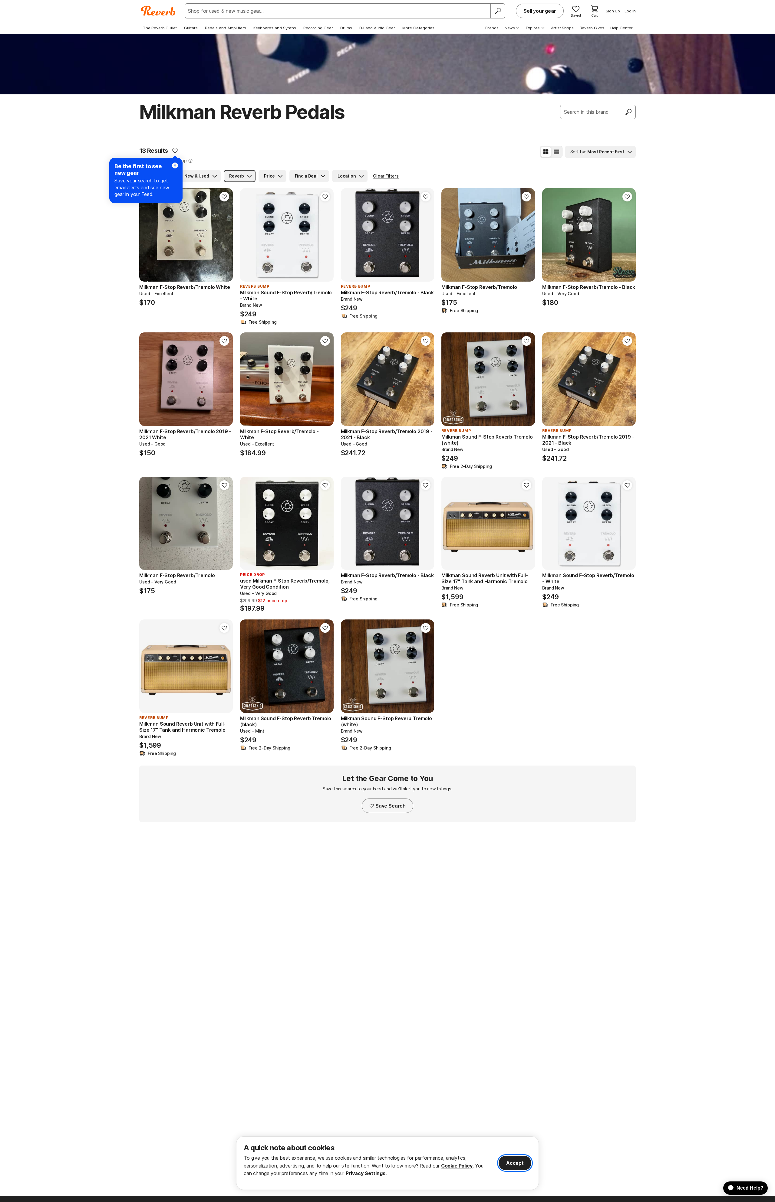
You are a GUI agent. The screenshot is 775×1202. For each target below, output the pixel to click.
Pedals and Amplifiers (225, 27)
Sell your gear (539, 11)
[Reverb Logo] (158, 11)
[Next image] (224, 235)
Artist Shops (562, 27)
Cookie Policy (457, 1166)
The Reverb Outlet (160, 27)
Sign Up (613, 10)
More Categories (418, 27)
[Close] (175, 165)
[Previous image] (148, 235)
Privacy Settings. (366, 1173)
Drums (346, 27)
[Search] (497, 11)
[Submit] (628, 112)
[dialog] (387, 1163)
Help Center (621, 27)
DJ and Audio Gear (377, 27)
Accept (515, 1163)
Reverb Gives (592, 27)
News (510, 27)
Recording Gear (318, 27)
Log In (630, 10)
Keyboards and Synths (274, 27)
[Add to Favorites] (175, 150)
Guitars (191, 27)
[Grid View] (546, 152)
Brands (492, 27)
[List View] (556, 152)
